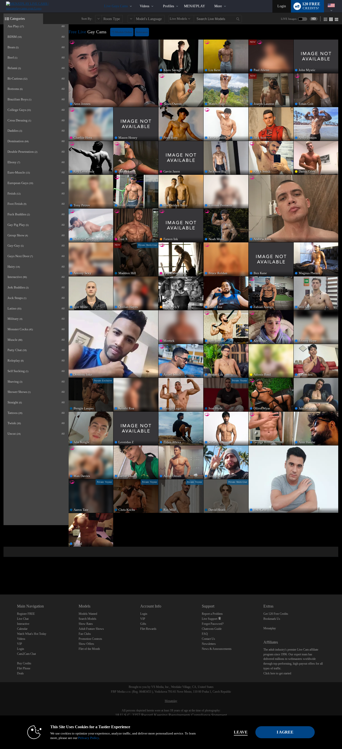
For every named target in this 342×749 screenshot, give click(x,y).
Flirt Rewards (148, 629)
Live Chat (23, 619)
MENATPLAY (194, 6)
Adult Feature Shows (91, 629)
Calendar (22, 629)
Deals (20, 673)
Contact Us (208, 639)
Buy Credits (24, 663)
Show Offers (86, 644)
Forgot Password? (213, 624)
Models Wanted (88, 614)
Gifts (143, 624)
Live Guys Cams (116, 6)
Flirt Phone (23, 668)
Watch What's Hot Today (31, 634)
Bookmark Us (271, 619)
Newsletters (209, 644)
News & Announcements (217, 649)
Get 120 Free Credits (275, 614)
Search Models (87, 619)
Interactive (23, 624)
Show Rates (86, 624)
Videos (144, 6)
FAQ (205, 634)
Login (281, 6)
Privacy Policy (88, 738)
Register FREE (26, 614)
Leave (241, 732)
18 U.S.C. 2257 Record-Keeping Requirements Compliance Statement (171, 715)
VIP (19, 644)
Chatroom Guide (212, 629)
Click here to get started (277, 673)
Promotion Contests (90, 639)
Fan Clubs (85, 634)
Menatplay (269, 628)
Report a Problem (212, 614)
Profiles (168, 6)
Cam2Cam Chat (26, 654)
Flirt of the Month (89, 649)
